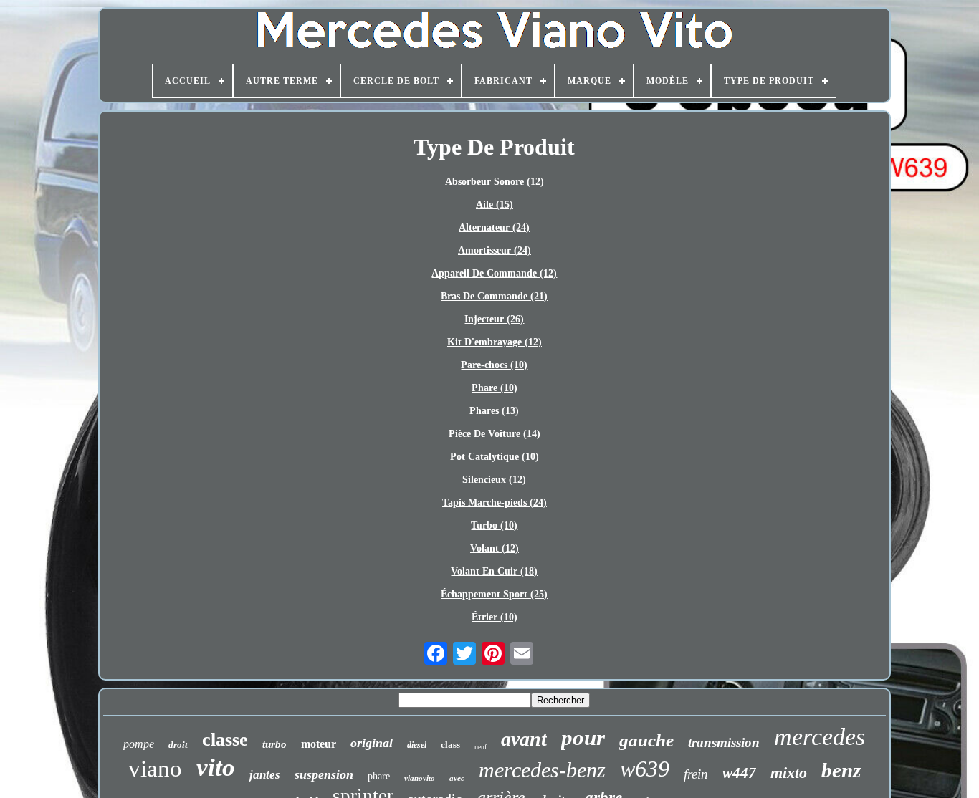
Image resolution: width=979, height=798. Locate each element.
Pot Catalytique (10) (494, 456)
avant (524, 739)
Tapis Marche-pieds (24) (494, 502)
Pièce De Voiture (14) (494, 433)
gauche (646, 740)
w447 (739, 773)
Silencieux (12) (494, 479)
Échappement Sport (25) (494, 594)
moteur (318, 744)
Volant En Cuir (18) (494, 571)
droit (178, 744)
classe (225, 739)
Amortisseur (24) (494, 250)
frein (696, 774)
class (450, 744)
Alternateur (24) (494, 227)
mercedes (819, 737)
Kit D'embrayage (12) (494, 342)
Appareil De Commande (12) (494, 273)
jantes (264, 775)
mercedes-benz (542, 770)
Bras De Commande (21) (494, 296)
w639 (644, 769)
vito (215, 768)
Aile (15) (494, 204)
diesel (416, 745)
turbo (274, 744)
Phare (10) (494, 388)
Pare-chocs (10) (494, 365)
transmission (724, 742)
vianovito (419, 778)
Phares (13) (494, 410)
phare (379, 776)
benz (841, 770)
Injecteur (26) (494, 319)
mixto (788, 773)
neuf (480, 747)
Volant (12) (494, 548)
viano (155, 769)
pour (583, 737)
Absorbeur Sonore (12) (494, 181)
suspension (324, 774)
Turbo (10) (494, 525)
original (371, 743)
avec (456, 778)
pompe (138, 744)
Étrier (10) (494, 617)
